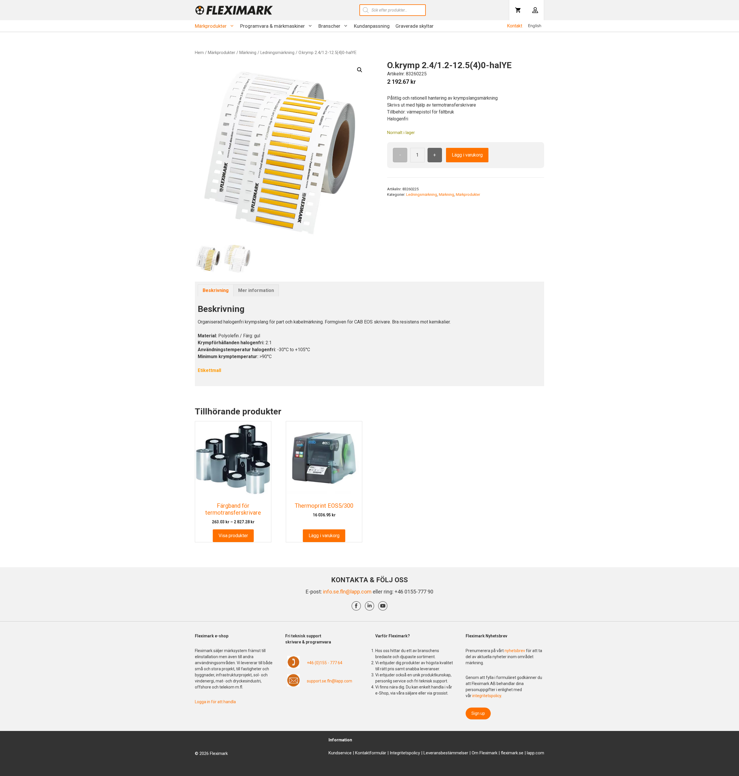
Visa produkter (233, 535)
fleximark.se (512, 752)
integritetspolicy (486, 695)
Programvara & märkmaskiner (272, 26)
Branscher (329, 26)
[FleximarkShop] (234, 10)
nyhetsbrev (515, 650)
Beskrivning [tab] (216, 290)
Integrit (396, 752)
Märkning (247, 52)
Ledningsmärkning (277, 52)
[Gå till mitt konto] (535, 10)
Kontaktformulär (370, 752)
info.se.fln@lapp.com (347, 592)
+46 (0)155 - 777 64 (324, 662)
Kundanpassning (372, 26)
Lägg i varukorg (467, 155)
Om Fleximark (484, 752)
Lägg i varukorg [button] (324, 535)
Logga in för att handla (215, 701)
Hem (199, 52)
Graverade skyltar (414, 26)
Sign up (478, 713)
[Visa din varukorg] (518, 10)
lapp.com (535, 752)
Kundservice (340, 752)
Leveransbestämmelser (445, 752)
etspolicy (411, 752)
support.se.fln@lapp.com (329, 681)
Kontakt (514, 26)
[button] (359, 70)
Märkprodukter (211, 26)
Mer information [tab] (256, 290)
